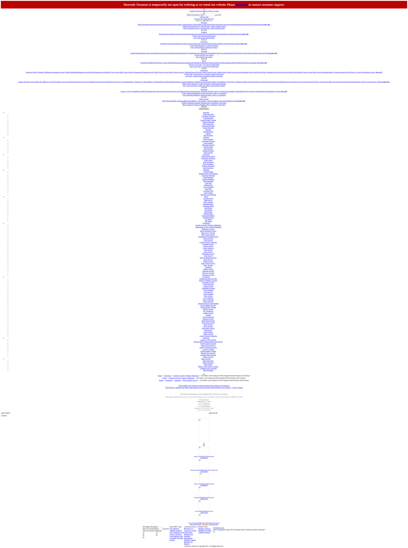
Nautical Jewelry (274, 82)
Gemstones (204, 70)
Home (160, 376)
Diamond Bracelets (215, 24)
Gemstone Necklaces (181, 44)
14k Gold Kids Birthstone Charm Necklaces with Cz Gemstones (204, 95)
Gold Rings (194, 63)
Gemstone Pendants (165, 53)
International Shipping (188, 539)
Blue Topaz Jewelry (126, 72)
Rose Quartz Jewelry (306, 72)
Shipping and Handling (188, 535)
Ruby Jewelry (317, 72)
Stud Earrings (217, 34)
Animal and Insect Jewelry (27, 82)
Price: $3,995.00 (204, 523)
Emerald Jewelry (196, 72)
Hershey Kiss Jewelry (247, 91)
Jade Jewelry (227, 72)
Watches (251, 24)
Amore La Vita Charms (128, 91)
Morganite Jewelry (247, 72)
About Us (178, 534)
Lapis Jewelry (236, 72)
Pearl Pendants (177, 53)
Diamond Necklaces (167, 44)
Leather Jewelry (247, 82)
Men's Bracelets (204, 24)
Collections (204, 80)
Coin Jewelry (115, 82)
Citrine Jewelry (159, 72)
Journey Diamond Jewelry (204, 91)
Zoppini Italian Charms (179, 24)
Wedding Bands (241, 63)
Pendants (204, 51)
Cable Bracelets (72, 82)
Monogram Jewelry (286, 82)
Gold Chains (192, 44)
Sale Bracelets (259, 24)
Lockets (255, 82)
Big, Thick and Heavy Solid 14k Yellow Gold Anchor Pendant (204, 86)
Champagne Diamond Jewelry (143, 72)
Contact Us (205, 11)
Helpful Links (203, 527)
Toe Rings (249, 63)
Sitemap (201, 529)
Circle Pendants (106, 82)
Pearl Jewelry (283, 72)
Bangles (236, 24)
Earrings (204, 32)
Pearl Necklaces (212, 44)
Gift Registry (188, 543)
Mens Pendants (234, 101)
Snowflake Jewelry (331, 82)
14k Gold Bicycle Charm (204, 57)
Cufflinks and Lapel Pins (220, 101)
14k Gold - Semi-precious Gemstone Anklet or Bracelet (204, 76)
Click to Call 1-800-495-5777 (204, 19)
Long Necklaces (263, 82)
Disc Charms (135, 82)
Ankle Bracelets (142, 24)
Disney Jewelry (275, 91)
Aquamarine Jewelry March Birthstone (64, 72)
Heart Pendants (199, 53)
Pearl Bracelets (244, 24)
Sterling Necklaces (224, 44)
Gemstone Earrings (175, 34)
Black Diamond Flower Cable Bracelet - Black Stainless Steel (204, 28)
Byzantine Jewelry (60, 82)
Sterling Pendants (188, 53)
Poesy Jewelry (163, 63)
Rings (204, 61)
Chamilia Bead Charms (262, 91)
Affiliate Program (204, 532)
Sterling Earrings (227, 34)
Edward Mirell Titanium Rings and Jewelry (150, 91)
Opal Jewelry (258, 72)
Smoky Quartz (334, 72)
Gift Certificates (175, 532)
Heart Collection (154, 82)
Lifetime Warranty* (258, 530)
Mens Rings (154, 63)
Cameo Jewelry (82, 82)
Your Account (214, 11)
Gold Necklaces (202, 44)
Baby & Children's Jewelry (45, 82)
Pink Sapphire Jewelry (190, 380)
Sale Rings (257, 63)
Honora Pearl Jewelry (188, 91)
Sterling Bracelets (193, 24)
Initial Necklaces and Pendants (180, 82)
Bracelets (204, 23)
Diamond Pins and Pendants (149, 53)
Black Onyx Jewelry (113, 72)
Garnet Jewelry (207, 72)
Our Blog (208, 530)
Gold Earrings (186, 34)
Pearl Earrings (208, 34)
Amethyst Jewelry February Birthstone (38, 72)
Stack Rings (209, 63)
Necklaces (204, 42)
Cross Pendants (224, 53)
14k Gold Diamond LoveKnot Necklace (204, 47)
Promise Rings (145, 63)
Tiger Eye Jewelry (357, 72)
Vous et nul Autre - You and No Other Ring (204, 66)
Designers (204, 89)
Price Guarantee (176, 537)
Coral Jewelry (168, 72)
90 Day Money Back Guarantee (241, 530)
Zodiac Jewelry (361, 82)
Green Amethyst (217, 72)
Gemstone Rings (184, 63)
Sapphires (325, 72)
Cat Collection (144, 82)
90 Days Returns (175, 528)
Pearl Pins (233, 53)
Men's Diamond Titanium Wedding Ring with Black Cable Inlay (204, 105)
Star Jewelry (342, 82)
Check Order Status (190, 531)
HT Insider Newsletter (150, 527)
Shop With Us (174, 527)
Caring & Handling (204, 529)
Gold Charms (250, 53)
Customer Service (195, 11)
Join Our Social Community (152, 531)
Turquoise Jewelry (369, 72)
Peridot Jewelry (293, 72)
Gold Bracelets (166, 24)
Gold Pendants (135, 53)
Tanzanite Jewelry (345, 72)
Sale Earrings (237, 34)
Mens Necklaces (178, 101)
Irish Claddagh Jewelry (198, 82)
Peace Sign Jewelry (300, 82)
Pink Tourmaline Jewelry (271, 72)
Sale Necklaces (236, 44)
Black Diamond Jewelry (98, 72)
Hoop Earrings (164, 34)
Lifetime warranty (176, 530)
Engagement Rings (229, 63)
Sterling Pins (215, 53)
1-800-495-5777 (191, 528)
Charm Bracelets (227, 24)
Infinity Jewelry (226, 82)
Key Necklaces (237, 82)
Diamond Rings (173, 63)
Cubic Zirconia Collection (182, 72)
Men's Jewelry (204, 99)
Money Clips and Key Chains (202, 101)
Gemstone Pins (241, 53)
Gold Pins (207, 53)
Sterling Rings (218, 63)
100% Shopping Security (221, 530)
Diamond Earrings (197, 34)
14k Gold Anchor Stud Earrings (204, 38)
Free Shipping (174, 536)
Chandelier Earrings (94, 82)
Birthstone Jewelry (83, 72)
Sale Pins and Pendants (263, 53)
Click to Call (204, 17)
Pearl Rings (201, 63)
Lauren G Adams (219, 91)
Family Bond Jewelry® (173, 91)
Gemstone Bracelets (155, 24)
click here (242, 4)
